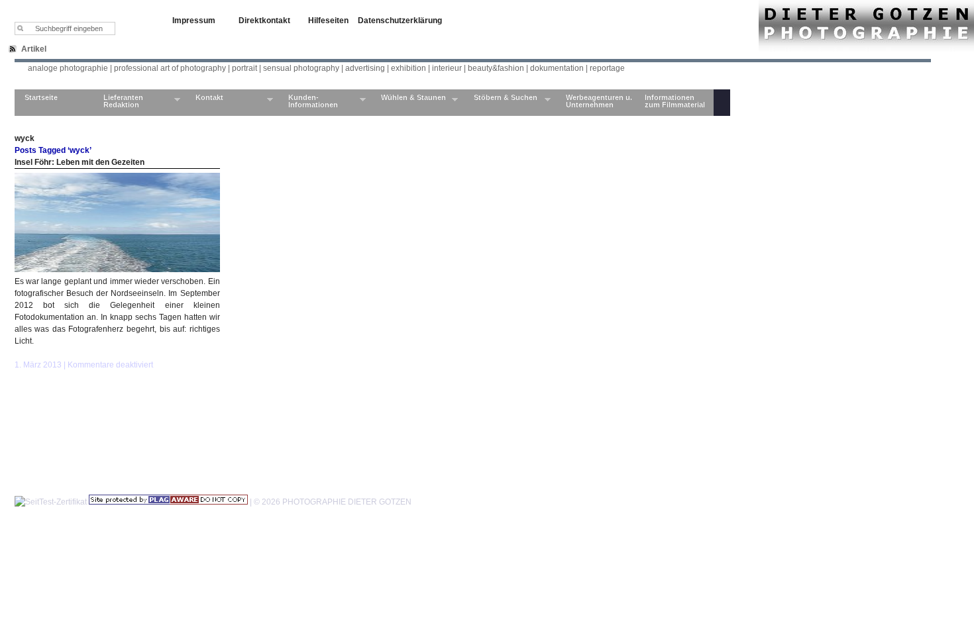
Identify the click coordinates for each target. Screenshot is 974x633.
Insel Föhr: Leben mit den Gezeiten (79, 162)
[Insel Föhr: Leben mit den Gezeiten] (117, 269)
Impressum (193, 20)
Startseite (41, 97)
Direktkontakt (264, 20)
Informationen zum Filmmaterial (675, 101)
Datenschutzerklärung (400, 20)
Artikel (33, 49)
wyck (24, 138)
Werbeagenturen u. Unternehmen (599, 101)
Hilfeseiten (328, 20)
